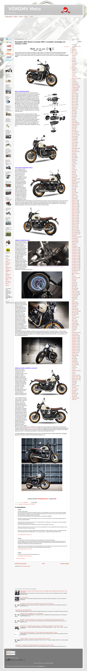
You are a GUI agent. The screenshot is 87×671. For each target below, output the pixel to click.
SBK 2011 (74, 320)
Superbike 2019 (75, 346)
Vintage (73, 382)
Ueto (7, 266)
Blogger (51, 663)
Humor (73, 154)
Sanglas (73, 318)
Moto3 (73, 191)
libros (73, 165)
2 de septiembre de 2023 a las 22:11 (25, 534)
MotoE (73, 194)
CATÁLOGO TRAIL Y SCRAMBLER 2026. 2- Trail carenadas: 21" (32, 613)
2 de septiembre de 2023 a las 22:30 (25, 555)
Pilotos (73, 286)
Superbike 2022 (75, 350)
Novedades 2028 (75, 270)
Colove (73, 79)
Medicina (73, 177)
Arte (73, 57)
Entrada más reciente (20, 563)
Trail (72, 365)
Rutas (73, 315)
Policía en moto (75, 291)
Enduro (73, 121)
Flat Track (74, 133)
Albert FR (7, 285)
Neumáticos (74, 242)
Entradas (9, 651)
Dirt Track (74, 111)
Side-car (73, 326)
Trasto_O (74, 367)
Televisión (74, 361)
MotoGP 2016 (74, 207)
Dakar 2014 (74, 95)
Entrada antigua (64, 563)
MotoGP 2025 (74, 221)
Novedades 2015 (75, 250)
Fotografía (74, 136)
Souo (73, 330)
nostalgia (73, 246)
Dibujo (73, 110)
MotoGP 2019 (74, 212)
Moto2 (73, 189)
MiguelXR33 (21, 504)
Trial (72, 369)
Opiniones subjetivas (76, 273)
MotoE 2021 (74, 197)
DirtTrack (73, 113)
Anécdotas (74, 53)
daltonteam (74, 108)
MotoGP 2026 (74, 223)
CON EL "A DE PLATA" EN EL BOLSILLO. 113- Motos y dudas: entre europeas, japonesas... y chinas (38, 632)
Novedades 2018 (75, 255)
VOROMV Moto (23, 8)
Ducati (73, 116)
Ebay (73, 119)
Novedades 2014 (75, 249)
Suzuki (73, 356)
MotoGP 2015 (74, 206)
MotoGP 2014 (74, 204)
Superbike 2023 (75, 352)
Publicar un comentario (20, 558)
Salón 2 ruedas (75, 317)
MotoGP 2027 (74, 224)
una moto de (31, 428)
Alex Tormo (74, 52)
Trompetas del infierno (8, 271)
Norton (73, 244)
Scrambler (33, 504)
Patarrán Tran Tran (75, 277)
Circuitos (73, 76)
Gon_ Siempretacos (8, 274)
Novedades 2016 (75, 252)
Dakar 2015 (74, 96)
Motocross (74, 192)
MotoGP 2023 (74, 218)
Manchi (73, 174)
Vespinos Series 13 (75, 378)
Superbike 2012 (75, 335)
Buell (73, 66)
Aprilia (73, 55)
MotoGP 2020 (74, 214)
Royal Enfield (74, 314)
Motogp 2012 (74, 201)
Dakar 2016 (74, 98)
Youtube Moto (74, 398)
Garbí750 (73, 140)
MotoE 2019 (74, 195)
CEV (72, 70)
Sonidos (73, 329)
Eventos (73, 128)
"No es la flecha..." (75, 46)
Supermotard (74, 355)
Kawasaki (73, 160)
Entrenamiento (74, 122)
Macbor (73, 172)
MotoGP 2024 (74, 220)
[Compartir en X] (34, 502)
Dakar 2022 (74, 107)
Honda (73, 153)
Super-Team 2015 (75, 332)
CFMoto (73, 72)
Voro (73, 387)
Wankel (73, 391)
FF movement (74, 131)
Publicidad (74, 298)
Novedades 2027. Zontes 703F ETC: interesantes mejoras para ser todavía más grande (37, 603)
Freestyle (74, 139)
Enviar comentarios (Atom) (25, 566)
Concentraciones (75, 87)
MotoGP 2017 (74, 209)
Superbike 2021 (75, 349)
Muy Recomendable (75, 236)
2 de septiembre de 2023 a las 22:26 (25, 548)
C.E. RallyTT (74, 69)
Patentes (73, 279)
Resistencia (74, 308)
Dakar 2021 (74, 105)
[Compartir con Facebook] (35, 502)
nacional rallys (74, 239)
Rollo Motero (8, 281)
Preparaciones (74, 292)
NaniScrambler (74, 241)
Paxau (7, 258)
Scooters (73, 321)
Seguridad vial (74, 324)
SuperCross (74, 353)
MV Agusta (74, 238)
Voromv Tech (74, 388)
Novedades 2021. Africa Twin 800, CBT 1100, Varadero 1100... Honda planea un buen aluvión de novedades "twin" (42, 619)
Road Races (74, 309)
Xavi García (74, 394)
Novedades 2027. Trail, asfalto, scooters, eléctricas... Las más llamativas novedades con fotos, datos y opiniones (41, 625)
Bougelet (73, 64)
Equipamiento (74, 124)
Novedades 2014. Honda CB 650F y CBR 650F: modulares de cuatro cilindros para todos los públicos (34, 645)
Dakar (73, 92)
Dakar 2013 (74, 93)
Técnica (21, 16)
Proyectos (74, 295)
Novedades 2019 (75, 256)
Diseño (73, 114)
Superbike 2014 (75, 338)
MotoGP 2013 (74, 203)
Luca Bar (73, 169)
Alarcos (73, 49)
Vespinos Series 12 (75, 376)
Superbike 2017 (75, 343)
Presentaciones (75, 294)
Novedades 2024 (27, 504)
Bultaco (73, 67)
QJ (72, 300)
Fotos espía (74, 137)
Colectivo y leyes (75, 78)
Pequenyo (7, 264)
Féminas (73, 130)
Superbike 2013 (75, 337)
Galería (31, 16)
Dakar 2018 (74, 101)
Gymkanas (74, 146)
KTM (73, 162)
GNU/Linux (74, 143)
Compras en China (75, 85)
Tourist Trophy (75, 364)
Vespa (73, 373)
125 (72, 47)
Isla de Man (74, 157)
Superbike (74, 334)
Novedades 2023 (75, 262)
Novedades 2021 (75, 259)
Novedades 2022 (75, 261)
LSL (72, 168)
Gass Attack (8, 259)
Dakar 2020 (74, 104)
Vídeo (73, 381)
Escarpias (7, 269)
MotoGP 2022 (74, 217)
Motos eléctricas (75, 232)
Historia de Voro (75, 151)
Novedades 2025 (75, 265)
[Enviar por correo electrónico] (31, 502)
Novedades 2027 (75, 268)
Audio (73, 58)
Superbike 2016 (75, 341)
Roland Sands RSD (75, 311)
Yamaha (73, 396)
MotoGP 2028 (74, 226)
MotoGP (73, 198)
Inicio (43, 563)
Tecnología (74, 359)
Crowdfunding (74, 88)
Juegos (73, 159)
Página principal (9, 16)
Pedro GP (7, 275)
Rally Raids (74, 301)
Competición (74, 84)
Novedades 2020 (75, 258)
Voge (73, 384)
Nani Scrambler (8, 277)
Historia (73, 150)
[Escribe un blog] (32, 502)
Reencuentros (74, 303)
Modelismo (74, 183)
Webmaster (74, 393)
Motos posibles (75, 233)
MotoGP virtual (75, 227)
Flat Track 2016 (75, 134)
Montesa (73, 185)
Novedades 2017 (75, 253)
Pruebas (73, 297)
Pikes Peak (74, 285)
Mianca (7, 261)
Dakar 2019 (74, 102)
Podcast (73, 289)
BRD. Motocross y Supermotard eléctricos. (23, 610)
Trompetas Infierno (75, 370)
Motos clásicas (74, 230)
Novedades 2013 (75, 247)
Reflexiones (74, 305)
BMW (73, 61)
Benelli (73, 60)
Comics (73, 81)
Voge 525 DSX (74, 385)
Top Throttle (74, 362)
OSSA (73, 276)
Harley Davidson (75, 148)
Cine (72, 75)
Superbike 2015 (75, 340)
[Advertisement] (42, 28)
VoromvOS (74, 390)
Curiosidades (74, 90)
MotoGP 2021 (74, 215)
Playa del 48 (8, 262)
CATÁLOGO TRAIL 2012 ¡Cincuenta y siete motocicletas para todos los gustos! (35, 638)
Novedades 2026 (75, 267)
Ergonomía (74, 125)
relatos (73, 306)
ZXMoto (73, 399)
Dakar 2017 (74, 99)
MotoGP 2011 (74, 200)
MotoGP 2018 (74, 210)
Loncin (73, 166)
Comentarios (9, 654)
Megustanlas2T (9, 267)
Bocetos (26, 16)
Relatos (15, 16)
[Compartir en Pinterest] (36, 502)
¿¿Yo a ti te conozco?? (24, 597)
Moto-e (73, 188)
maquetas (74, 175)
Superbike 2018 (75, 344)
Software (73, 327)
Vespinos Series (75, 375)
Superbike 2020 (75, 347)
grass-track (74, 145)
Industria (73, 156)
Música (73, 235)
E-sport (73, 117)
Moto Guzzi (74, 186)
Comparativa (74, 82)
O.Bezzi (73, 271)
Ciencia (73, 73)
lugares (73, 171)
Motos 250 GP (74, 229)
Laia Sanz (73, 163)
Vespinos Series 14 (75, 379)
